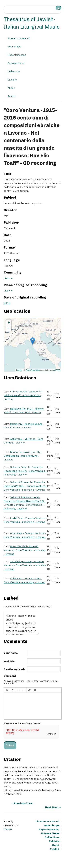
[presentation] (7, 690)
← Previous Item (21, 803)
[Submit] (58, 8)
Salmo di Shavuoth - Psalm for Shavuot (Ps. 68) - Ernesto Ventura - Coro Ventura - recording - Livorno (25, 486)
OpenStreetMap (33, 370)
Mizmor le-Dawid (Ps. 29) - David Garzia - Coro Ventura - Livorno (22, 456)
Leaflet (19, 370)
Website (9, 661)
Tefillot (11, 96)
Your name (11, 653)
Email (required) (14, 669)
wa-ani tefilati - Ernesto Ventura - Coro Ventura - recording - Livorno (25, 550)
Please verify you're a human (22, 723)
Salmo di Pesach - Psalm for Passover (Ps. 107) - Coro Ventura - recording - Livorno (25, 471)
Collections (14, 71)
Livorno (8, 278)
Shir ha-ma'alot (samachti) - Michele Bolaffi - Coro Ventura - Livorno (23, 395)
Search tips (14, 46)
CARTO (56, 370)
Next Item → (53, 807)
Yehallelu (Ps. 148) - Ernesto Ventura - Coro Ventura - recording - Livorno (25, 565)
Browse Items (16, 63)
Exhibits (12, 79)
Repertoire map (17, 54)
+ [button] (9, 322)
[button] (6, 690)
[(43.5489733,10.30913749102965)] (32, 341)
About (11, 87)
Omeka (8, 829)
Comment (10, 676)
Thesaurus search (19, 38)
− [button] (9, 328)
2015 (7, 303)
